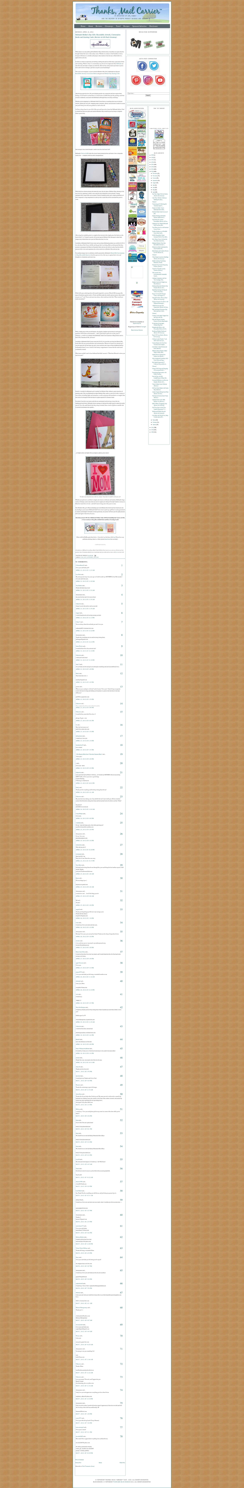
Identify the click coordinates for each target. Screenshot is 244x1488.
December (155, 173)
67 (121, 1292)
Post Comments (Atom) (88, 1466)
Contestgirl (143, 326)
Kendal (78, 1039)
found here (107, 539)
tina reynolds (79, 1324)
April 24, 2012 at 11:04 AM (85, 809)
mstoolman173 (80, 1226)
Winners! (154, 202)
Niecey (77, 1336)
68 (121, 1307)
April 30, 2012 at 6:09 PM (85, 1044)
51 (121, 1109)
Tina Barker (79, 585)
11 (121, 664)
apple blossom (79, 963)
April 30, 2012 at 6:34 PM (85, 1053)
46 (121, 1057)
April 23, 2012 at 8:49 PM (85, 759)
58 (121, 1190)
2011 (152, 427)
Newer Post (78, 1462)
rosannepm (78, 854)
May (154, 189)
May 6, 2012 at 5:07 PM (84, 1266)
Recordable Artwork (80, 73)
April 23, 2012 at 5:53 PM (85, 731)
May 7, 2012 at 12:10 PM (84, 1399)
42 (121, 1007)
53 (121, 1133)
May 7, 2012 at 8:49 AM (84, 1331)
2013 (152, 169)
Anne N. (78, 1067)
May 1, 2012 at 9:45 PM (84, 1080)
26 (121, 833)
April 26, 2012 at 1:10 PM (85, 918)
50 (121, 1094)
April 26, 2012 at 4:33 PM (85, 927)
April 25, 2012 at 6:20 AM (85, 887)
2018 (152, 157)
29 (121, 865)
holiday (96, 557)
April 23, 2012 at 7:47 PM (85, 750)
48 (121, 1075)
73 (121, 1376)
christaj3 (78, 981)
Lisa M (77, 1159)
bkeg (77, 1120)
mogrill (78, 909)
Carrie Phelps (79, 813)
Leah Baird (79, 1191)
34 (121, 922)
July (154, 185)
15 (121, 711)
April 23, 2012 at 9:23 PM (85, 768)
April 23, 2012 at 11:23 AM (85, 570)
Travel (118, 26)
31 (121, 891)
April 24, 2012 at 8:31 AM (85, 792)
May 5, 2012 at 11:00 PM (84, 1244)
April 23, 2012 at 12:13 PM (85, 617)
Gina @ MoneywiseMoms (82, 1048)
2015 (152, 164)
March (154, 420)
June (154, 187)
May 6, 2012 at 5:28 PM (84, 1279)
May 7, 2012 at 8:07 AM (84, 1320)
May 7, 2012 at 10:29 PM (84, 1453)
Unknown (78, 604)
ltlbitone (78, 1292)
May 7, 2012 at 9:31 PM (84, 1432)
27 (121, 844)
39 (121, 972)
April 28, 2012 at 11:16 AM (85, 977)
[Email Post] (94, 555)
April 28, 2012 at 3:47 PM (85, 1003)
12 (121, 673)
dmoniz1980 (79, 1181)
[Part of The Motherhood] (137, 277)
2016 (152, 162)
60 (121, 1214)
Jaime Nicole (79, 646)
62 (121, 1237)
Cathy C (78, 622)
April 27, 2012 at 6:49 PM (85, 958)
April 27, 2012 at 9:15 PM (85, 968)
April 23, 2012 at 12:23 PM (85, 642)
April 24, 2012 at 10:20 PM (85, 850)
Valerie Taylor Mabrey (81, 1248)
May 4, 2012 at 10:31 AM (84, 1195)
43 (121, 1026)
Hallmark (119, 63)
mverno (78, 941)
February (155, 422)
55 (121, 1159)
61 (121, 1225)
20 (121, 763)
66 (121, 1283)
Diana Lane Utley (80, 952)
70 (121, 1335)
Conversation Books (91, 73)
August (154, 182)
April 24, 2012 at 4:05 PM (85, 818)
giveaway (90, 557)
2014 (152, 166)
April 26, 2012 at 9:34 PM (85, 936)
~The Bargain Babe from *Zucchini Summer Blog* (89, 754)
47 (121, 1066)
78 (121, 1436)
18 (121, 745)
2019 (152, 155)
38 (121, 962)
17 (121, 735)
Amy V (77, 664)
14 (121, 703)
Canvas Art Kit (85, 153)
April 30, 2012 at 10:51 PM (85, 1062)
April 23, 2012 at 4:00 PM (85, 707)
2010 (152, 429)
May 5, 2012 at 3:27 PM (84, 1210)
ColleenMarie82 (80, 565)
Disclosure (153, 26)
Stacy (77, 1257)
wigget (77, 613)
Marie (77, 673)
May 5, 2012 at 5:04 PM (84, 1233)
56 (121, 1168)
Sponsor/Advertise (139, 26)
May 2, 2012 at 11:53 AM (84, 1090)
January (154, 424)
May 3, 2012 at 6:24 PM (84, 1186)
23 (121, 796)
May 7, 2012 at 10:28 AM (84, 1344)
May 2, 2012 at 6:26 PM (84, 1116)
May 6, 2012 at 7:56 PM (84, 1288)
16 (121, 724)
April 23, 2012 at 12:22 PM (85, 631)
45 (121, 1048)
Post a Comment (79, 1459)
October (155, 178)
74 (121, 1390)
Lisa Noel (78, 574)
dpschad (78, 1076)
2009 (152, 432)
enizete (78, 1057)
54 (121, 1146)
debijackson (79, 736)
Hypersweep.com (137, 323)
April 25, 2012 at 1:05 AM (85, 874)
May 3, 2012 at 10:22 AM (84, 1177)
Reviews (99, 26)
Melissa (78, 1109)
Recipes (126, 26)
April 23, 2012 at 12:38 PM (85, 660)
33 (121, 909)
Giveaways (109, 26)
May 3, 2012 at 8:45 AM (84, 1164)
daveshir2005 (79, 1436)
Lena (77, 922)
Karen (77, 878)
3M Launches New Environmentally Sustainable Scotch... (159, 274)
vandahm (78, 823)
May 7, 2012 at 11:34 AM (84, 1386)
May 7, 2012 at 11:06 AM (84, 1359)
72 (121, 1363)
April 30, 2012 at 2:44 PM (85, 1035)
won (77, 994)
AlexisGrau (79, 1094)
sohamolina (79, 845)
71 (121, 1348)
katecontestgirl (80, 1427)
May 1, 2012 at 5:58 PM (84, 1071)
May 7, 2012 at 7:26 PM (84, 1423)
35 (121, 931)
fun (82, 557)
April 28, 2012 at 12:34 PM (85, 990)
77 (121, 1427)
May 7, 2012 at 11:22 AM (84, 1372)
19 (121, 754)
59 (121, 1199)
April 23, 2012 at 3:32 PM (85, 682)
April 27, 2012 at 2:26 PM (85, 947)
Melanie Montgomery (81, 1307)
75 (121, 1403)
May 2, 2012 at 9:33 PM (84, 1142)
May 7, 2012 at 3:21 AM (84, 1303)
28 (121, 854)
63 (121, 1248)
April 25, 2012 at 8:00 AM (85, 896)
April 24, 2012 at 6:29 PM (85, 829)
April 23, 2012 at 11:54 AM (85, 590)
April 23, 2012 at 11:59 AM (85, 599)
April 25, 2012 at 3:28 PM (85, 905)
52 (121, 1120)
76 (121, 1418)
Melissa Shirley (80, 1237)
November (155, 175)
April (154, 192)
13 (121, 686)
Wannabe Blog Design (121, 1482)
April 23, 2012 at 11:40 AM (85, 581)
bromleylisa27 (79, 745)
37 (121, 951)
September (155, 180)
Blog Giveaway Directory (137, 330)
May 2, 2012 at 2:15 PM (84, 1105)
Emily (77, 787)
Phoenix (78, 1085)
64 (121, 1257)
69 (121, 1324)
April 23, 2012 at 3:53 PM (85, 699)
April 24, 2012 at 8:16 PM (85, 840)
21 (121, 772)
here (114, 537)
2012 (152, 171)
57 (121, 1181)
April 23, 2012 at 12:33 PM (85, 651)
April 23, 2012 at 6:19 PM (85, 741)
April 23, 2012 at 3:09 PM (85, 669)
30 (121, 878)
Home (83, 26)
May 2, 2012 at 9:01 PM (84, 1129)
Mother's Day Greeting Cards (112, 73)
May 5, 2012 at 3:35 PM (84, 1221)
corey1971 (78, 1418)
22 (121, 787)
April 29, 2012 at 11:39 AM (85, 1022)
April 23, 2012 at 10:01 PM (85, 783)
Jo (76, 725)
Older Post (122, 1462)
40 (121, 981)
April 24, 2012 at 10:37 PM (85, 861)
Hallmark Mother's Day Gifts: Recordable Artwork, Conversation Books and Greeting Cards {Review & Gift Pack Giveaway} (97, 35)
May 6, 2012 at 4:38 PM (84, 1253)
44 (121, 1039)
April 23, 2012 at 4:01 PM (85, 720)
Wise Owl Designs (80, 1007)
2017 (152, 159)
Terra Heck (78, 865)
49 (121, 1084)
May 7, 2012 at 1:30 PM (84, 1414)
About (90, 26)
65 (121, 1270)
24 (121, 813)
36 (121, 940)
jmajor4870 (79, 972)
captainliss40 (79, 1283)
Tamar (77, 1168)
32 (121, 900)
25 (121, 822)
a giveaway (100, 544)
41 (121, 994)
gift (85, 557)
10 (121, 655)
